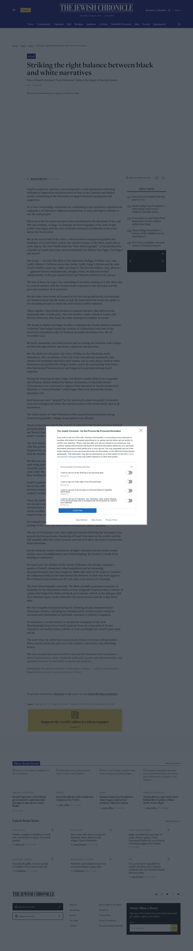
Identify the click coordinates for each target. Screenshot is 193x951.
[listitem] (96, 466)
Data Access (96, 520)
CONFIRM (77, 511)
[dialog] (96, 475)
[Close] (141, 431)
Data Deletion (81, 520)
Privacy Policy (111, 520)
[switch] (129, 472)
